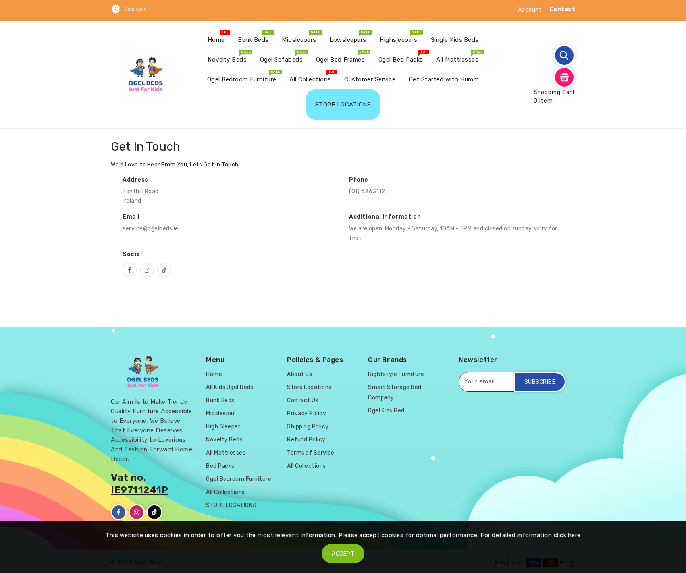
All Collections (225, 492)
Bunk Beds (220, 400)
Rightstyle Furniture (396, 374)
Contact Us (302, 400)
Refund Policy (306, 439)
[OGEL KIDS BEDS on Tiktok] (164, 270)
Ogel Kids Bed (386, 410)
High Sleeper (223, 426)
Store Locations (309, 387)
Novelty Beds (224, 439)
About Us (299, 374)
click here (567, 535)
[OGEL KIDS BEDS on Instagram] (147, 270)
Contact (562, 9)
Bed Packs (220, 466)
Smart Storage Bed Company (395, 392)
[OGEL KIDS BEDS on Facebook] (130, 270)
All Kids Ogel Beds (229, 387)
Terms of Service (310, 452)
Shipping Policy (308, 426)
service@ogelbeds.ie (151, 228)
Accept (343, 553)
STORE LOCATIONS (231, 505)
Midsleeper (220, 413)
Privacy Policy (306, 413)
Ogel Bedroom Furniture (238, 479)
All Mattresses (225, 452)
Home (214, 374)
